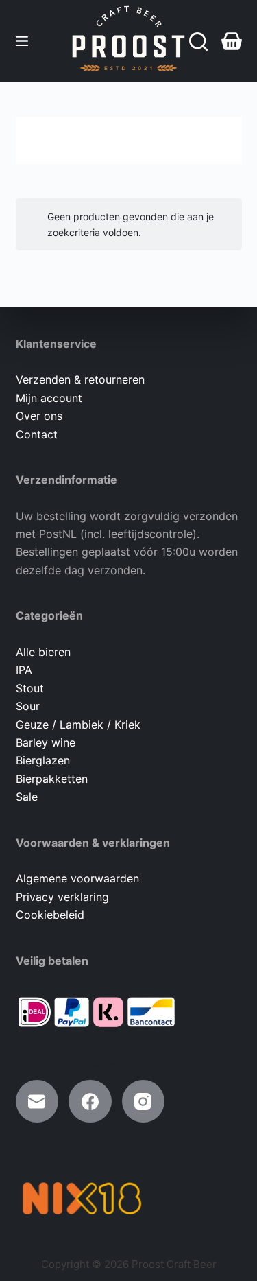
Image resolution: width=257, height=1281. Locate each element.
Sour (28, 706)
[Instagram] (143, 1101)
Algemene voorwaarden (77, 878)
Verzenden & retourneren (80, 379)
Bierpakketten (52, 779)
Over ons (39, 416)
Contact (37, 434)
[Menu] (22, 41)
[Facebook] (90, 1101)
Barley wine (45, 742)
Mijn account (49, 398)
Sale (27, 796)
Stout (30, 688)
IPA (24, 670)
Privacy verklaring (62, 897)
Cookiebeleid (50, 914)
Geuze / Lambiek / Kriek (78, 724)
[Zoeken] (198, 41)
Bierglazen (43, 760)
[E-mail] (37, 1101)
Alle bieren (43, 652)
